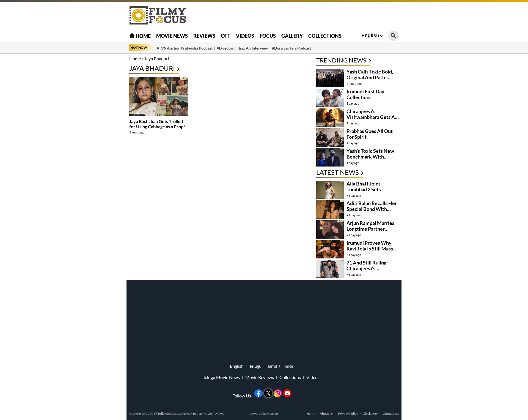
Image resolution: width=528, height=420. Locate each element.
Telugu (255, 366)
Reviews (204, 36)
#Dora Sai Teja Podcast (291, 48)
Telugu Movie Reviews (208, 413)
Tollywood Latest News (174, 413)
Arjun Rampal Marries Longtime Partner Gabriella (370, 229)
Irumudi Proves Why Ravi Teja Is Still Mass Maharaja (369, 248)
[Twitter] (268, 393)
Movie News (172, 36)
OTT (225, 36)
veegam (272, 413)
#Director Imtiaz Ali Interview (242, 48)
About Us (326, 413)
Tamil (272, 366)
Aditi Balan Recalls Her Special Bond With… (371, 206)
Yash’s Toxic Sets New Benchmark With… (370, 154)
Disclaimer (370, 413)
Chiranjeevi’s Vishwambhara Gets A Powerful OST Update (370, 117)
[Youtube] (287, 393)
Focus (268, 36)
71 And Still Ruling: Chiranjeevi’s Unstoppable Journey (369, 268)
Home (143, 36)
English (370, 35)
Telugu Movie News (221, 377)
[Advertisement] (99, 137)
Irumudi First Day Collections (365, 94)
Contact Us (391, 413)
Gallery (292, 36)
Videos (245, 36)
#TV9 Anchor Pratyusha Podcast (185, 48)
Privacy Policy (348, 413)
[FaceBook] (258, 393)
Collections (325, 36)
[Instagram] (278, 393)
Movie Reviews (259, 377)
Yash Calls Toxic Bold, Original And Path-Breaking (369, 77)
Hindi (287, 366)
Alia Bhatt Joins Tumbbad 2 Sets (363, 186)
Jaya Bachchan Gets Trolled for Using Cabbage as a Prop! (157, 124)
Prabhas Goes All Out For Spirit (369, 134)
